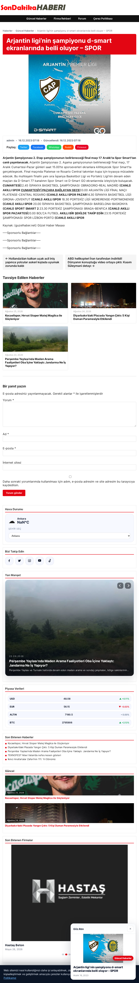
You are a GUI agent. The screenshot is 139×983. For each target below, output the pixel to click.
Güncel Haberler (36, 18)
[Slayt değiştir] (63, 954)
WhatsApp (54, 147)
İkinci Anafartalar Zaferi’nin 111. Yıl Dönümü (32, 759)
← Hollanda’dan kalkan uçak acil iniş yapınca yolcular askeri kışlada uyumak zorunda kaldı (32, 262)
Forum (82, 18)
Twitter (23, 147)
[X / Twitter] (19, 561)
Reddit (68, 147)
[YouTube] (39, 561)
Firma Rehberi (62, 18)
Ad (6, 434)
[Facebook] (9, 561)
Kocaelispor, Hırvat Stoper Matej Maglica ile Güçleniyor (38, 743)
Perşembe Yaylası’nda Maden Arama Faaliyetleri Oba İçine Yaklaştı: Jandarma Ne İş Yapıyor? (59, 751)
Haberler (7, 30)
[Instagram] (29, 561)
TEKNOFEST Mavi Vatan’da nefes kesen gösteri (34, 755)
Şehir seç (15, 528)
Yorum (8, 400)
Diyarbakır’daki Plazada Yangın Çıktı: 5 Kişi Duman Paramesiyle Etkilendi (47, 747)
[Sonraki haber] (128, 586)
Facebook (38, 147)
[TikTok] (50, 561)
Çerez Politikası (103, 18)
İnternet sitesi (12, 462)
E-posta (9, 448)
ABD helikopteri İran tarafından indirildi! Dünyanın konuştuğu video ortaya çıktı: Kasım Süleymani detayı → (100, 262)
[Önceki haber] (120, 586)
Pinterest (81, 147)
